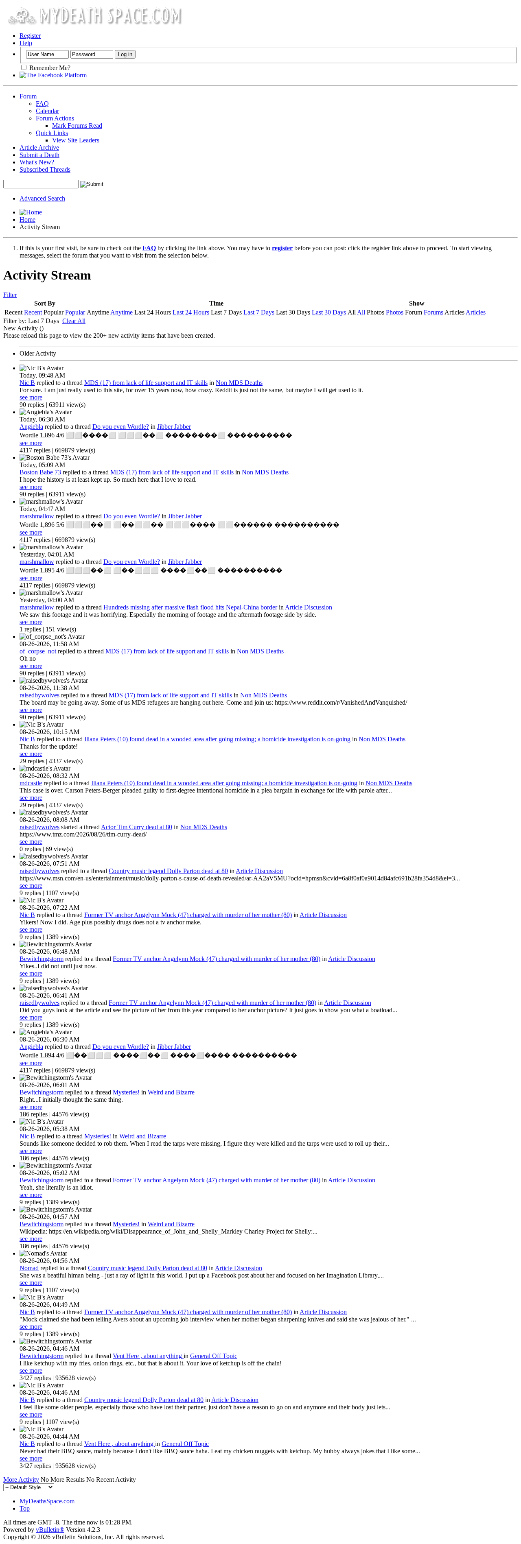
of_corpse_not (38, 651)
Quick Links (52, 132)
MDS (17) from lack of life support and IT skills (146, 382)
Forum (28, 96)
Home (27, 219)
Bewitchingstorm (41, 958)
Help (26, 42)
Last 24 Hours (191, 312)
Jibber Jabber (174, 426)
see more (31, 397)
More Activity (21, 1479)
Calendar (47, 110)
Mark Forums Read (77, 125)
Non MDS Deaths (239, 382)
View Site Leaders (75, 140)
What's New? (37, 162)
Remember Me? (49, 67)
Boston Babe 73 (40, 472)
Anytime (121, 312)
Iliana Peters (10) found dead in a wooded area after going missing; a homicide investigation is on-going (217, 739)
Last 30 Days (329, 312)
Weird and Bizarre (171, 1092)
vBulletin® (50, 1529)
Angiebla (31, 426)
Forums (433, 312)
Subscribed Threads (45, 169)
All (361, 312)
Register (30, 35)
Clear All (73, 320)
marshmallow (37, 516)
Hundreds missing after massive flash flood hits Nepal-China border (190, 607)
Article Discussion (308, 607)
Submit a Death (39, 154)
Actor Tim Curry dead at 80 (136, 826)
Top (25, 1508)
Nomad (29, 1267)
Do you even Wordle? (120, 426)
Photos (394, 312)
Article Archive (39, 147)
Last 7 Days (258, 312)
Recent (33, 312)
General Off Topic (213, 1355)
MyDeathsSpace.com (47, 1501)
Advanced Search (42, 198)
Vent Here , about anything (148, 1355)
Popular (75, 312)
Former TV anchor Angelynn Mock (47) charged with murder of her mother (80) (188, 914)
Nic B (27, 382)
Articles (476, 312)
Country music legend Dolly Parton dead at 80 (168, 870)
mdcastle (31, 783)
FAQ (42, 103)
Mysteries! (126, 1092)
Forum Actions (55, 118)
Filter (10, 294)
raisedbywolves (39, 695)
